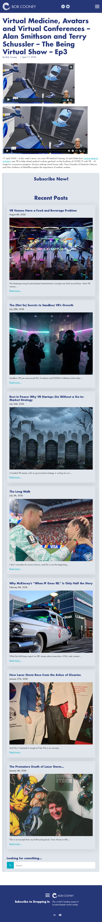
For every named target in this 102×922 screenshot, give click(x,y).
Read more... (15, 290)
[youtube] (68, 6)
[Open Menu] (97, 6)
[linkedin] (63, 6)
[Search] (10, 865)
